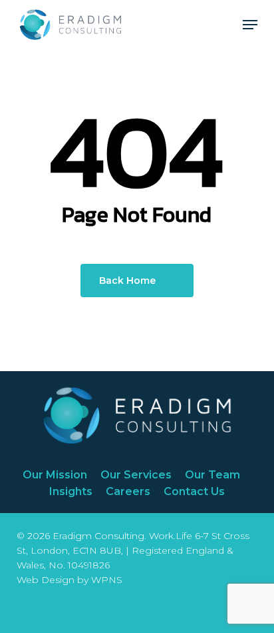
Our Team (212, 474)
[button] (250, 24)
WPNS (106, 580)
